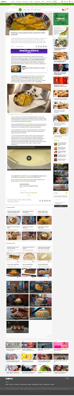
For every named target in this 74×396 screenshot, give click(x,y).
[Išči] (20, 9)
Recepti (12, 1)
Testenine (39, 9)
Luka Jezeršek (16, 201)
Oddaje (54, 1)
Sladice (28, 9)
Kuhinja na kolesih (51, 4)
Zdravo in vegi (25, 1)
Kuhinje (31, 1)
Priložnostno (37, 1)
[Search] (64, 1)
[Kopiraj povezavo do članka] (46, 47)
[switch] (62, 1)
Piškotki (21, 388)
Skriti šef (45, 4)
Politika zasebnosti (38, 388)
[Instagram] (67, 378)
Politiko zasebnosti (34, 192)
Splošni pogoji (44, 388)
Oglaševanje (8, 388)
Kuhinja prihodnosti (59, 4)
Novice (43, 1)
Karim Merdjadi (29, 199)
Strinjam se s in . (29, 192)
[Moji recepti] (69, 1)
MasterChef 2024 (14, 199)
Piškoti (35, 9)
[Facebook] (36, 47)
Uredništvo (12, 388)
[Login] (72, 1)
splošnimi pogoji (27, 192)
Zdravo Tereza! (23, 4)
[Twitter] (39, 47)
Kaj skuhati (18, 1)
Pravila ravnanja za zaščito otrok (53, 388)
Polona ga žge (39, 4)
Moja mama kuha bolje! (31, 4)
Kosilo (32, 9)
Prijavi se (29, 195)
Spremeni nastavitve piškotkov (29, 388)
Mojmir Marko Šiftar (10, 201)
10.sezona (19, 199)
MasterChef (13, 4)
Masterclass (23, 199)
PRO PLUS (17, 388)
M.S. (13, 46)
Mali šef (17, 4)
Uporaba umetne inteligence (63, 388)
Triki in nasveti (49, 1)
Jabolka (25, 9)
